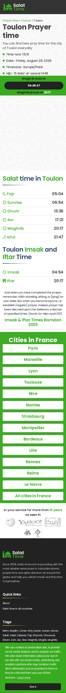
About (6, 603)
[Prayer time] (14, 7)
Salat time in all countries (17, 608)
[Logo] (13, 554)
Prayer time (10, 21)
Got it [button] (33, 686)
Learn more (24, 677)
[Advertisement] (33, 130)
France (26, 21)
